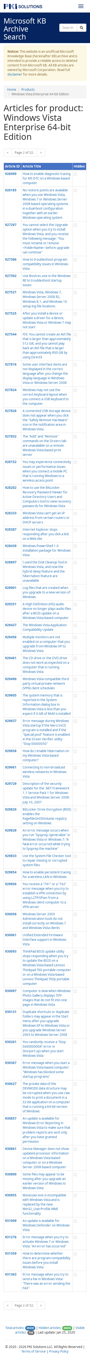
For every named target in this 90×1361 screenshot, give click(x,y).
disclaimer (14, 74)
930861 (11, 1149)
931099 (11, 1221)
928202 (11, 487)
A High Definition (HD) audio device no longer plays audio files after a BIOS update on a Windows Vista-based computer (47, 611)
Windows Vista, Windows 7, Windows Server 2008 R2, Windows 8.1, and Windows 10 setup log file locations (45, 299)
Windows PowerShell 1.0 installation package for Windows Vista (47, 550)
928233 (11, 513)
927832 (11, 436)
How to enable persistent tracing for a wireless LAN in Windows (47, 874)
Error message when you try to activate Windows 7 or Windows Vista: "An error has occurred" (46, 1241)
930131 (11, 1012)
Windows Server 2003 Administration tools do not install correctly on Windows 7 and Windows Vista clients (44, 921)
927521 (11, 292)
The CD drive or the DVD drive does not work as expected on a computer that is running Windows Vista (46, 665)
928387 (11, 529)
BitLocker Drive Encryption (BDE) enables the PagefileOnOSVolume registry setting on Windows (47, 816)
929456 (11, 637)
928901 (11, 588)
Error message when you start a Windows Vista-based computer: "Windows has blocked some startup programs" (46, 1070)
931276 (11, 1237)
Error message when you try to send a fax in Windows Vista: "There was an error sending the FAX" (46, 1281)
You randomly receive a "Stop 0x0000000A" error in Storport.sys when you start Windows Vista (44, 1049)
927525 (11, 313)
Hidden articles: (49, 1328)
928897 (11, 562)
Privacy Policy (59, 1351)
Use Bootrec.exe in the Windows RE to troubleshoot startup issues (47, 280)
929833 (11, 856)
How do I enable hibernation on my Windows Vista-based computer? (46, 755)
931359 (11, 1253)
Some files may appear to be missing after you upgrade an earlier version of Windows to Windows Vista (44, 1181)
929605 (11, 695)
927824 (11, 390)
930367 (11, 1063)
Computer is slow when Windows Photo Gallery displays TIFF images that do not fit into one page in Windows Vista (47, 998)
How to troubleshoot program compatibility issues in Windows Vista (45, 264)
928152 (11, 462)
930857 (11, 1118)
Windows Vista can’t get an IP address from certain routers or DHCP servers (46, 517)
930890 (11, 1174)
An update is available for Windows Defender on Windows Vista (46, 1225)
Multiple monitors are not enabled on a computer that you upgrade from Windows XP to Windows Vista (46, 644)
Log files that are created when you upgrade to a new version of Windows (46, 592)
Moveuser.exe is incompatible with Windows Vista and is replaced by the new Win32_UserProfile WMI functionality (44, 1204)
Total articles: (14, 1328)
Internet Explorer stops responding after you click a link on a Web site (46, 534)
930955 (11, 1195)
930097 (11, 991)
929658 (11, 751)
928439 (11, 546)
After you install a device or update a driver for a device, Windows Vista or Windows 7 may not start (47, 320)
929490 (11, 679)
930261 (11, 1042)
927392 (11, 276)
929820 (11, 809)
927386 (11, 259)
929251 (11, 604)
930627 (11, 1084)
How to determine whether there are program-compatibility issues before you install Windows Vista (46, 1260)
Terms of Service (33, 1351)
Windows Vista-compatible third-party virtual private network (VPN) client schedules (46, 683)
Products (28, 89)
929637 (11, 721)
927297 (11, 225)
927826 (11, 411)
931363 (11, 1274)
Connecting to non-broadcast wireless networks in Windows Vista (44, 772)
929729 (11, 783)
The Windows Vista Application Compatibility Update (45, 627)
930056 (11, 914)
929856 (11, 884)
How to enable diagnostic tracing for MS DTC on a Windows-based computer (47, 178)
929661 (11, 767)
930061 (11, 935)
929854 (11, 872)
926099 (11, 174)
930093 (11, 951)
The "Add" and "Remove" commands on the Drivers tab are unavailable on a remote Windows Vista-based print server (44, 445)
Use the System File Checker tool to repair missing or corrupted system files (47, 860)
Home (11, 89)
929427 (11, 625)
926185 (11, 190)
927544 (11, 334)
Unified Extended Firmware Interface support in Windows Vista (44, 939)
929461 (11, 658)
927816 (11, 364)
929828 (11, 830)
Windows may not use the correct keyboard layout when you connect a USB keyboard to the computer (46, 397)
